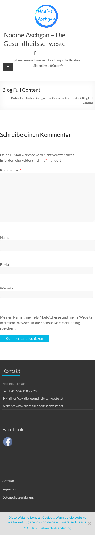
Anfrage (8, 481)
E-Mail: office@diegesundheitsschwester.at (32, 398)
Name (6, 237)
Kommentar (10, 170)
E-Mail (6, 264)
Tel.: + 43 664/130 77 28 (19, 391)
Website (6, 288)
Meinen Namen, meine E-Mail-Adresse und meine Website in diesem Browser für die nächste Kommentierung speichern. (46, 322)
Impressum (10, 489)
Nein (33, 528)
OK (26, 528)
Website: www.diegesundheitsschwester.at (32, 406)
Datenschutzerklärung (18, 497)
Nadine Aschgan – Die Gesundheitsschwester (34, 43)
